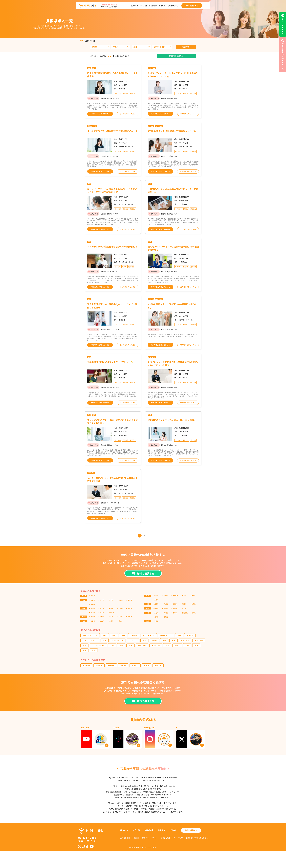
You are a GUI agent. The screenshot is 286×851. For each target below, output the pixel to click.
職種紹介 (161, 830)
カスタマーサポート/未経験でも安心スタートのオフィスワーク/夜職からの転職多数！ (112, 190)
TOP (81, 41)
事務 (164, 640)
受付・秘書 (199, 640)
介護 (84, 650)
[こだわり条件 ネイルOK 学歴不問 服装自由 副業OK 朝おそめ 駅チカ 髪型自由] (162, 47)
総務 (187, 645)
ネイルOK (86, 665)
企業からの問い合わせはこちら (197, 838)
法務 (121, 645)
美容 (196, 645)
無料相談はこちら (176, 55)
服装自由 (111, 665)
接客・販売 (142, 645)
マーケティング (117, 640)
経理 (167, 645)
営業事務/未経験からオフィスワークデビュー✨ (110, 362)
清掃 (104, 640)
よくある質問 (125, 838)
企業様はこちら (172, 6)
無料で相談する (191, 830)
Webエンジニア (166, 635)
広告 (112, 645)
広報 (130, 645)
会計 (114, 635)
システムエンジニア (90, 640)
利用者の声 (153, 6)
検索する (186, 47)
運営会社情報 (165, 838)
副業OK (123, 665)
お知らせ (162, 6)
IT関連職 (134, 635)
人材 (173, 640)
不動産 (154, 640)
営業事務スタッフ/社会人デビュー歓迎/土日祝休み (172, 419)
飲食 (93, 650)
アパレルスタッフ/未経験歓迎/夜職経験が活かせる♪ (173, 130)
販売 (104, 635)
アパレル (190, 635)
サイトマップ (178, 838)
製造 (144, 640)
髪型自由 (158, 665)
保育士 (177, 645)
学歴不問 (99, 665)
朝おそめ (135, 665)
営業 (84, 645)
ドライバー (156, 645)
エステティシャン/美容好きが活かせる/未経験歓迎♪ (112, 246)
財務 (179, 635)
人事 (123, 635)
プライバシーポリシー (150, 838)
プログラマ (133, 640)
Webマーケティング (90, 635)
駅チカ (146, 665)
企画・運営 (185, 640)
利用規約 (136, 838)
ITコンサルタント (98, 645)
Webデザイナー (148, 635)
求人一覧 (143, 6)
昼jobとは (134, 6)
